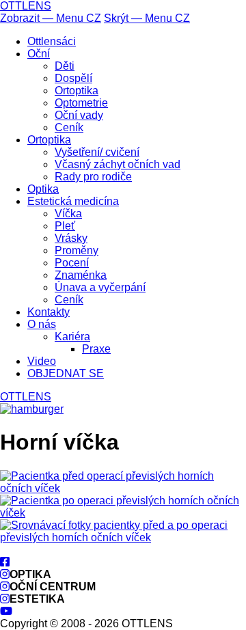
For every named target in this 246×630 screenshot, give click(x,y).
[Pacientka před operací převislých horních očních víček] (123, 488)
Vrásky (71, 238)
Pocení (72, 263)
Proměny (76, 250)
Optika (43, 189)
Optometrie (81, 103)
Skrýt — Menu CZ (147, 18)
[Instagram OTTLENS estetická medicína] (5, 599)
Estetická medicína (73, 201)
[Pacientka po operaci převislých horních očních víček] (123, 513)
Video (41, 361)
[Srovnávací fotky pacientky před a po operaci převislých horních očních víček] (123, 537)
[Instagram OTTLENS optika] (5, 574)
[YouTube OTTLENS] (6, 611)
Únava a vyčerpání (100, 287)
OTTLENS (25, 6)
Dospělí (73, 78)
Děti (64, 66)
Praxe (96, 349)
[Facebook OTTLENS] (5, 562)
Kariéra (72, 336)
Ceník (69, 127)
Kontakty (48, 312)
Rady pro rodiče (93, 176)
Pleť (65, 226)
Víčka (68, 213)
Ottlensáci (51, 41)
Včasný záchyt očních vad (117, 164)
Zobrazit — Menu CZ (50, 18)
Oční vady (79, 115)
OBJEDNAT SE (65, 373)
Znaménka (81, 275)
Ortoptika (76, 90)
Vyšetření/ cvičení (97, 152)
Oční (38, 53)
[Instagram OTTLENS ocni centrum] (5, 586)
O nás (41, 324)
